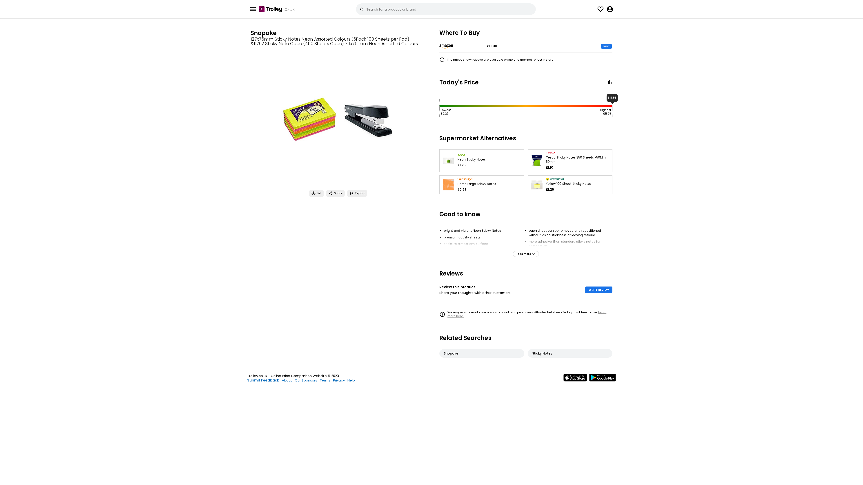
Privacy (339, 380)
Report (360, 193)
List (319, 193)
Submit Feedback (263, 380)
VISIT (606, 46)
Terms (325, 380)
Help (351, 380)
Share (338, 193)
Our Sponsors (306, 380)
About (287, 380)
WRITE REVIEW (599, 290)
